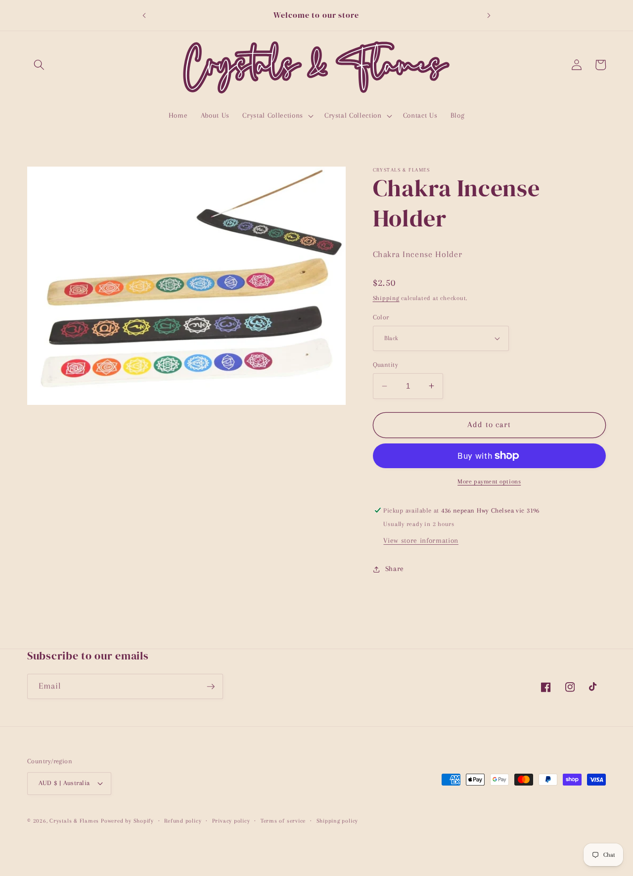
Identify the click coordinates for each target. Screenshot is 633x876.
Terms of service (283, 820)
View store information (420, 540)
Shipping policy (337, 820)
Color (381, 316)
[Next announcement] (489, 15)
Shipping (386, 298)
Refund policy (182, 820)
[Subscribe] (211, 687)
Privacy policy (231, 820)
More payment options (489, 481)
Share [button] (394, 569)
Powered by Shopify (127, 820)
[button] (39, 65)
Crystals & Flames (74, 820)
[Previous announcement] (144, 15)
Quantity (386, 364)
